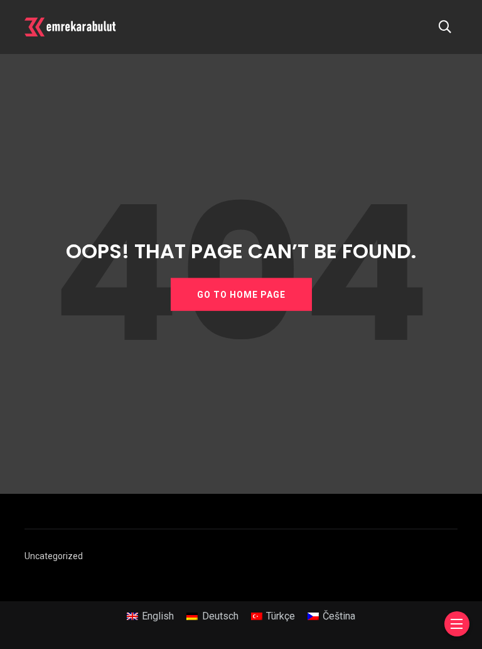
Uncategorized (53, 556)
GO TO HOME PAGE (241, 294)
